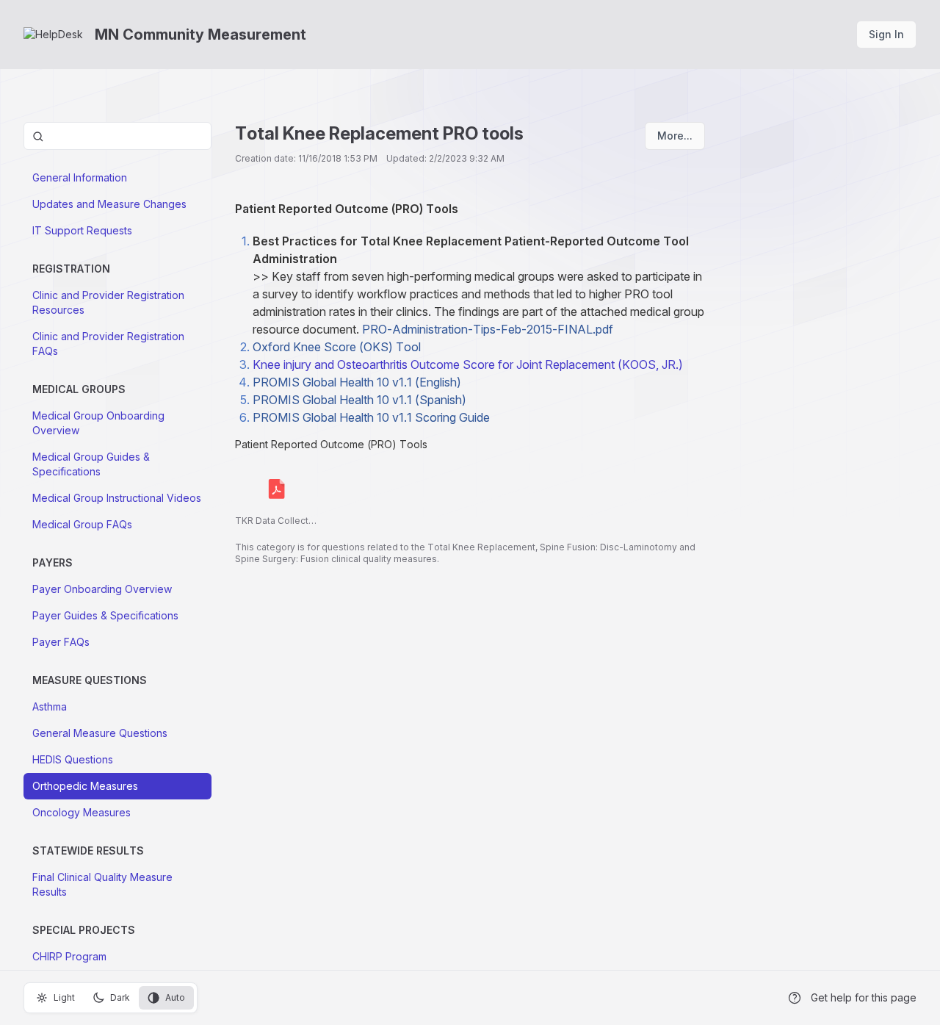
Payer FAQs (61, 642)
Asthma (49, 706)
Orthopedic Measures (85, 786)
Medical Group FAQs (82, 524)
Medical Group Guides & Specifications (91, 464)
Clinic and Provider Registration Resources (108, 302)
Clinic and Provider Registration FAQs (108, 343)
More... (675, 135)
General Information (79, 177)
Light (64, 997)
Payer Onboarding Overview (102, 589)
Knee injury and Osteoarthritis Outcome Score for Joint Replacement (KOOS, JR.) (469, 364)
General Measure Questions (99, 733)
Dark (120, 997)
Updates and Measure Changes (109, 204)
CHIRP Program (69, 956)
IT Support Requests (82, 230)
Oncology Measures (81, 812)
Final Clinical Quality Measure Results (102, 884)
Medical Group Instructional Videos (116, 498)
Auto (175, 997)
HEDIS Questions (72, 759)
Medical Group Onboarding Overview (98, 422)
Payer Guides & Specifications (105, 615)
